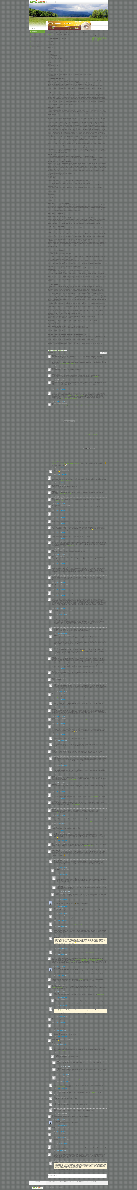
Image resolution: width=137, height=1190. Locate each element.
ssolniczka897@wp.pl (89, 845)
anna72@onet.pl (79, 1079)
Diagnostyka (80, 2)
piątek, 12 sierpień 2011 (63, 757)
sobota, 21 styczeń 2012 (63, 1103)
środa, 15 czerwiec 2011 (60, 776)
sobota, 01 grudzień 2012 (62, 592)
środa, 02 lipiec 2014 (64, 628)
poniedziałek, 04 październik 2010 (63, 1115)
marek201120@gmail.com (74, 804)
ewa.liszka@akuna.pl (86, 719)
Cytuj (58, 365)
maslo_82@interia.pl (60, 1086)
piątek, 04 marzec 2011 (59, 826)
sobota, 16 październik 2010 (62, 1024)
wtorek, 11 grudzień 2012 (66, 610)
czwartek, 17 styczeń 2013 (62, 584)
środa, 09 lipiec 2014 (60, 520)
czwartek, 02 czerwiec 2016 (60, 381)
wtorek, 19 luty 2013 (58, 550)
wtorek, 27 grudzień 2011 (65, 915)
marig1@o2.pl (72, 961)
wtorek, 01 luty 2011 (66, 860)
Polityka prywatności (52, 1181)
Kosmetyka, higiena (36, 44)
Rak (53, 34)
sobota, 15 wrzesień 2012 (62, 999)
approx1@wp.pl (100, 994)
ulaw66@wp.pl (62, 1050)
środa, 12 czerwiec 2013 (61, 535)
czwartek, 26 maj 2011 (62, 794)
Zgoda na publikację (63, 1181)
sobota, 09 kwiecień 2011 (61, 809)
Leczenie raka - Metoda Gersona (99, 37)
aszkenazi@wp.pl (90, 952)
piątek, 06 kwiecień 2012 (63, 951)
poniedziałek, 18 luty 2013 (65, 576)
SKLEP (72, 2)
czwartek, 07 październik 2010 (66, 1039)
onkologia (81, 979)
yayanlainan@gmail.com (88, 386)
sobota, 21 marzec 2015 (64, 485)
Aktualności (34, 28)
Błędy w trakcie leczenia (97, 42)
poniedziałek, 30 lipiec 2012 (64, 702)
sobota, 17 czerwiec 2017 (61, 355)
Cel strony (50, 2)
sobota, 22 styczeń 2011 (60, 843)
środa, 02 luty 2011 (64, 901)
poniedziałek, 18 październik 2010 (64, 1018)
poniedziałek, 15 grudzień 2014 (65, 635)
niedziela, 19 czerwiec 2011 (64, 833)
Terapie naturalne (35, 33)
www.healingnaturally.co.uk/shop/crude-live (68, 507)
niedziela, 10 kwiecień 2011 (65, 893)
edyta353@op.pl (59, 500)
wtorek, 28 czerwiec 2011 (61, 750)
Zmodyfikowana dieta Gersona (98, 44)
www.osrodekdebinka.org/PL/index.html (88, 960)
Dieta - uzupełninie (96, 41)
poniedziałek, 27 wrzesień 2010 (62, 1127)
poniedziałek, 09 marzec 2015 (61, 498)
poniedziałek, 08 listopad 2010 (64, 1047)
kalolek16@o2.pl (56, 697)
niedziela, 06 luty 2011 (60, 908)
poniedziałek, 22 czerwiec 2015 (66, 374)
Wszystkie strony (95, 45)
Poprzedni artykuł (54, 347)
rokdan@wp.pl (96, 376)
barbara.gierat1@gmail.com (67, 480)
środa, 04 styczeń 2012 (60, 725)
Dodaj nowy (103, 352)
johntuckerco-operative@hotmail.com (75, 395)
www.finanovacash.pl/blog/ (65, 493)
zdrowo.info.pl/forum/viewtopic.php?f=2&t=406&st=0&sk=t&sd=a (88, 959)
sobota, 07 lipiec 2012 (67, 877)
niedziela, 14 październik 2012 (62, 598)
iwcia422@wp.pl (72, 779)
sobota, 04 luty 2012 (60, 709)
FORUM (66, 2)
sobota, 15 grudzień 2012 (64, 737)
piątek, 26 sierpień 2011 (64, 1061)
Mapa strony (93, 1181)
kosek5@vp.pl (93, 1092)
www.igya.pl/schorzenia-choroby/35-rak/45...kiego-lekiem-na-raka (66, 463)
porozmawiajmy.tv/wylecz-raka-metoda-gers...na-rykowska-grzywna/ (73, 404)
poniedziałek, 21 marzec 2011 (63, 817)
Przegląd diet (35, 39)
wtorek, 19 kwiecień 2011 (64, 801)
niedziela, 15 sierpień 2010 (59, 1133)
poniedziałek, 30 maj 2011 (63, 784)
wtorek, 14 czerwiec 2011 (62, 1091)
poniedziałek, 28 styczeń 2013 (65, 743)
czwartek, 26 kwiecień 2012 (61, 678)
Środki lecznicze (35, 36)
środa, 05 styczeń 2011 (61, 978)
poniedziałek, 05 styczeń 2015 (62, 470)
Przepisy (59, 2)
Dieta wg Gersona (95, 40)
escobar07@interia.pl (57, 987)
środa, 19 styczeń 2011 (65, 850)
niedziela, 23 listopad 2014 (63, 477)
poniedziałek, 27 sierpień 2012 (62, 671)
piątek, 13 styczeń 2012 (64, 929)
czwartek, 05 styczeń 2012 (60, 718)
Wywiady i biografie (36, 46)
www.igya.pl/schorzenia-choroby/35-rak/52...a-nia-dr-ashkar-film (85, 407)
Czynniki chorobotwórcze (37, 41)
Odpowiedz (62, 365)
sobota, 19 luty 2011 (64, 869)
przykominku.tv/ (79, 405)
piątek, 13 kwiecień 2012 (62, 1008)
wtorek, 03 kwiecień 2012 (62, 693)
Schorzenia (34, 31)
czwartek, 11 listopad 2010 (61, 985)
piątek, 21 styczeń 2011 (64, 1055)
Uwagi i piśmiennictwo (96, 39)
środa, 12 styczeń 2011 (61, 957)
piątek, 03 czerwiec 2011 (63, 1162)
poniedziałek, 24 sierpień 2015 (62, 368)
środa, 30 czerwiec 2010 (61, 1146)
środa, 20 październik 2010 (67, 1033)
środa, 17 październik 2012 (63, 1109)
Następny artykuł (53, 349)
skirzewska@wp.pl (70, 545)
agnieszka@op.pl (56, 812)
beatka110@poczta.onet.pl (76, 924)
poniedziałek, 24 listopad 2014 (60, 403)
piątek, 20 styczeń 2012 (64, 937)
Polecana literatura (36, 49)
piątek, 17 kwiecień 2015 (60, 392)
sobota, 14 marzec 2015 (62, 491)
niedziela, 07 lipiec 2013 (62, 526)
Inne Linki (71, 1181)
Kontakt (88, 2)
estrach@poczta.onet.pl (101, 910)
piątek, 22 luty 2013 (60, 541)
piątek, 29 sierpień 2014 (65, 505)
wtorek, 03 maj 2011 (66, 1084)
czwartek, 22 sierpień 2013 (69, 886)
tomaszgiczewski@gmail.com (89, 821)
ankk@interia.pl (94, 796)
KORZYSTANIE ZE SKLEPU (82, 1181)
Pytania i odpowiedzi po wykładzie (99, 38)
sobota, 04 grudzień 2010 (64, 993)
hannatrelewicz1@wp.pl (60, 896)
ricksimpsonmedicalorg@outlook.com (67, 363)
